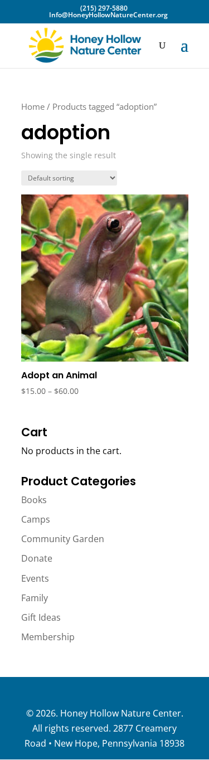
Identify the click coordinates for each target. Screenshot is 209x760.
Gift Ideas (41, 617)
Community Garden (62, 539)
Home (33, 106)
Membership (48, 637)
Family (34, 598)
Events (35, 578)
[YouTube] (146, 692)
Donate (36, 558)
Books (34, 500)
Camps (35, 519)
